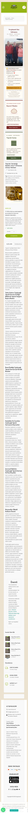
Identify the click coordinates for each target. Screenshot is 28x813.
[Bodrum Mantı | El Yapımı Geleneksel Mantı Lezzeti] (7, 651)
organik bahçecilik (9, 181)
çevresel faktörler (15, 177)
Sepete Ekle (14, 235)
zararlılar (14, 183)
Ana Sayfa (7, 18)
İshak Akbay (13, 70)
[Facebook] (9, 789)
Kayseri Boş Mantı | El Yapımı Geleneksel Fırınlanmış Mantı (16, 655)
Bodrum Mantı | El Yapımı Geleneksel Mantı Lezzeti (16, 649)
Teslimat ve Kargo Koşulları (13, 725)
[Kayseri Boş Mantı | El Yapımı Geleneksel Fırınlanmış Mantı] (7, 657)
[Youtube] (17, 789)
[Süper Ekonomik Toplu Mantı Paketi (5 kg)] (7, 638)
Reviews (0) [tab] (18, 244)
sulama (16, 181)
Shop (12, 18)
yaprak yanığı (8, 183)
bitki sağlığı (8, 177)
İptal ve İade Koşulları (11, 727)
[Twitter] (11, 789)
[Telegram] (19, 789)
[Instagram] (13, 789)
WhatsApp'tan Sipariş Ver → (14, 87)
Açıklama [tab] (9, 244)
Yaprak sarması (9, 19)
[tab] (9, 244)
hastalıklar (13, 179)
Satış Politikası (10, 723)
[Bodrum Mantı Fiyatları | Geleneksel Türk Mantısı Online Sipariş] (7, 644)
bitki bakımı (10, 176)
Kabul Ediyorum (14, 810)
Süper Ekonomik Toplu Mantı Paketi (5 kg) (16, 637)
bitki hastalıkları (17, 176)
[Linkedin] (15, 789)
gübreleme (7, 179)
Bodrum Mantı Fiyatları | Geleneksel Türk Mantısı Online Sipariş (16, 643)
